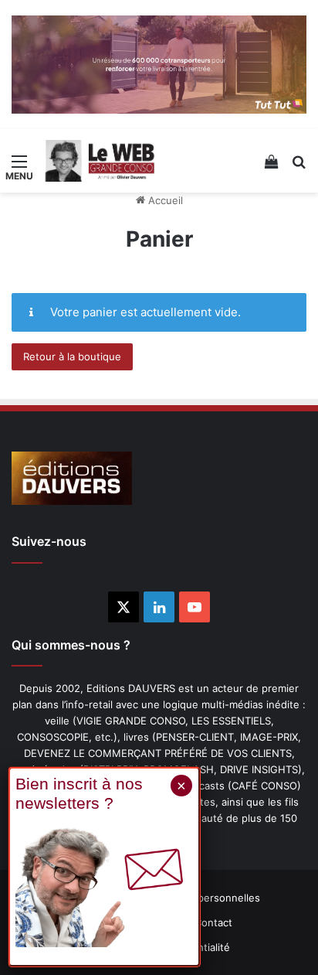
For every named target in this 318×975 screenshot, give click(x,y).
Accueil (164, 200)
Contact (213, 922)
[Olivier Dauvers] (100, 161)
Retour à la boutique (72, 356)
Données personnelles (205, 897)
